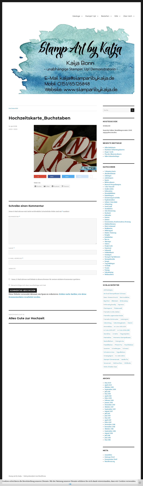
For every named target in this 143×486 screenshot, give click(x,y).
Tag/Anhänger (110, 263)
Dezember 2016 (110, 424)
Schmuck (108, 250)
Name (12, 248)
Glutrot (130, 323)
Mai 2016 (108, 440)
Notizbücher (109, 237)
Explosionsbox (110, 200)
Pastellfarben (108, 345)
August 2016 (109, 433)
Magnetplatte (124, 334)
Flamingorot (108, 308)
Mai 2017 (107, 418)
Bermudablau (124, 297)
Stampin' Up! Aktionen (112, 257)
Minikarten (108, 228)
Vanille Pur (124, 359)
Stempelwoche (110, 259)
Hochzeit (108, 213)
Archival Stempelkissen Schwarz (115, 293)
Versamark (107, 363)
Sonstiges (108, 255)
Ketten (107, 220)
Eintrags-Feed (110, 457)
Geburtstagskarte (119, 323)
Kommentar (14, 217)
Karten (107, 217)
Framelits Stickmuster (111, 319)
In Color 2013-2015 (120, 326)
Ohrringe (108, 241)
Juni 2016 (108, 438)
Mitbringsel (109, 231)
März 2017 (108, 422)
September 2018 (110, 389)
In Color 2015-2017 (109, 330)
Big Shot (107, 301)
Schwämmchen (109, 352)
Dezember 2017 (110, 405)
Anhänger (108, 176)
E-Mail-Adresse (16, 258)
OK (70, 484)
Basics (107, 180)
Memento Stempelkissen (122, 337)
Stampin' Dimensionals (111, 359)
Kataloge (76, 16)
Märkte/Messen (110, 224)
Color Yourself (109, 187)
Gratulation (108, 209)
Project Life (109, 246)
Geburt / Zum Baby (111, 202)
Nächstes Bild (13, 108)
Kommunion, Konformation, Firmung (118, 222)
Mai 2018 (108, 394)
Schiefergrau (116, 348)
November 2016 (110, 427)
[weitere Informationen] (91, 176)
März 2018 (108, 398)
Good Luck (108, 206)
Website (12, 268)
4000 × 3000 (13, 129)
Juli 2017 (107, 413)
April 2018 (108, 396)
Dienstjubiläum (110, 193)
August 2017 (109, 411)
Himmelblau (108, 326)
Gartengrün (124, 319)
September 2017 (110, 409)
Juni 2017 (108, 416)
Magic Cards (109, 152)
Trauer (107, 268)
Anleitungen (109, 178)
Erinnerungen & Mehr (112, 198)
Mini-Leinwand (110, 226)
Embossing (124, 301)
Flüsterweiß (118, 308)
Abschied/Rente (110, 173)
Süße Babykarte (110, 147)
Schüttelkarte (109, 252)
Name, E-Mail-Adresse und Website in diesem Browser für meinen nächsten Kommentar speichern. (46, 279)
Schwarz (125, 348)
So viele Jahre (120, 356)
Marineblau (107, 337)
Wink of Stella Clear (110, 367)
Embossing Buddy (110, 304)
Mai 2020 (108, 383)
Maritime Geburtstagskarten (114, 150)
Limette (115, 334)
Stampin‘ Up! (90, 16)
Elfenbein (115, 301)
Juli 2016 (107, 435)
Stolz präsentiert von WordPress (35, 476)
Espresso (121, 304)
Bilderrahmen (109, 182)
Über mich (127, 16)
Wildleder (127, 363)
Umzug (107, 270)
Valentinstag (109, 272)
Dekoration (108, 191)
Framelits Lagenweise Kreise (113, 315)
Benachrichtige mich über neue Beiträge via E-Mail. (28, 285)
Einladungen (109, 195)
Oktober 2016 (109, 429)
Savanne (107, 348)
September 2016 (110, 431)
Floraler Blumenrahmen (113, 154)
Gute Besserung (110, 211)
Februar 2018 (109, 400)
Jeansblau (107, 334)
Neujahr (107, 235)
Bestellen (105, 16)
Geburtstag (108, 204)
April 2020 (108, 385)
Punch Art (108, 248)
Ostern (107, 244)
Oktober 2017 (109, 407)
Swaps (107, 261)
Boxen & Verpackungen (113, 184)
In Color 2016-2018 (123, 330)
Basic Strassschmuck (111, 297)
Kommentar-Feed (111, 459)
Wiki (116, 16)
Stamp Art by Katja (15, 476)
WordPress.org (110, 461)
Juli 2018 (107, 391)
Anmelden (108, 455)
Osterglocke (119, 341)
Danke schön (109, 189)
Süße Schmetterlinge (112, 156)
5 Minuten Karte (110, 171)
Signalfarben (121, 352)
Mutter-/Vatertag (110, 233)
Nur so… (107, 239)
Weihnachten (109, 274)
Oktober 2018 (109, 387)
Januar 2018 (109, 402)
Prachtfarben (128, 345)
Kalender (108, 215)
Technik (107, 266)
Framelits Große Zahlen (112, 312)
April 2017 (108, 420)
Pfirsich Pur (118, 345)
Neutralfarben (108, 341)
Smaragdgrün (108, 356)
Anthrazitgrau (108, 290)
